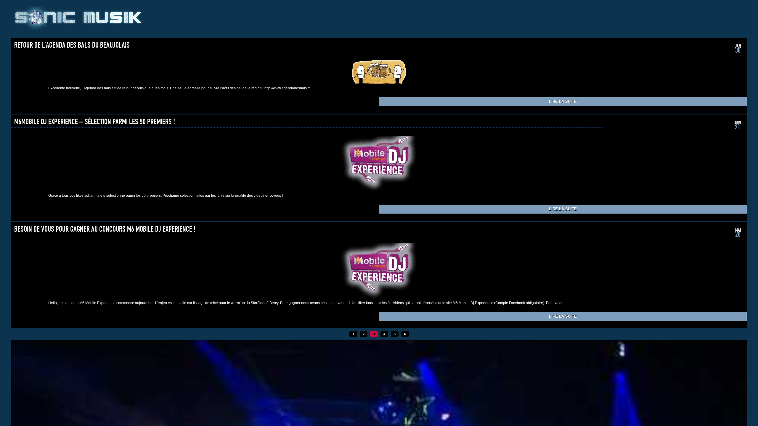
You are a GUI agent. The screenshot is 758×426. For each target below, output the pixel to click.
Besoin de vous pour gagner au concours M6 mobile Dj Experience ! (104, 229)
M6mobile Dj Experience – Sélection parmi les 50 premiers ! (94, 122)
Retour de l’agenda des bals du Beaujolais (72, 45)
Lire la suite (563, 101)
